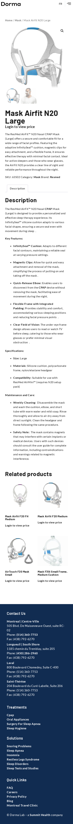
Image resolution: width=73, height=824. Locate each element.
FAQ (10, 787)
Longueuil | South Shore (23, 644)
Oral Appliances (18, 719)
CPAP (48, 208)
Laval (10, 663)
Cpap (10, 715)
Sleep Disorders (18, 764)
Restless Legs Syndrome (23, 759)
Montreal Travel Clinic (22, 805)
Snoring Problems (19, 746)
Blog (10, 801)
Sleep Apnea (15, 750)
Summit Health (40, 815)
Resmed (55, 177)
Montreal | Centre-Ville (23, 621)
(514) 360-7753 (27, 634)
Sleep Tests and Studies (23, 768)
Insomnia (13, 755)
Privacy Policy (16, 796)
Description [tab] (17, 188)
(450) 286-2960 (27, 653)
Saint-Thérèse (16, 681)
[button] (69, 4)
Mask (18, 20)
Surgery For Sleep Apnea (24, 724)
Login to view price (20, 127)
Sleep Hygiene (16, 728)
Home (8, 20)
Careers (12, 792)
